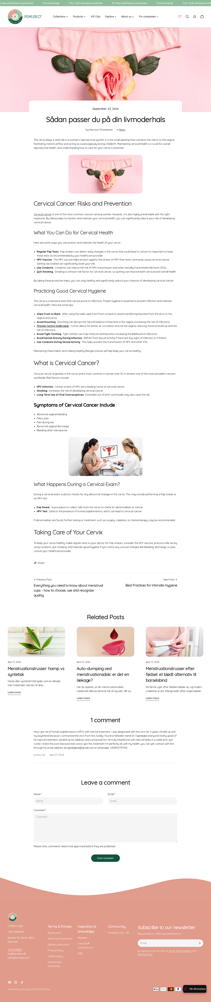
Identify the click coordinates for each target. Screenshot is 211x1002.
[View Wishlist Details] (180, 17)
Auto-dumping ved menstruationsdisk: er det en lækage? (103, 674)
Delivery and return (58, 944)
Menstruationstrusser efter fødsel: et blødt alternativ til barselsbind (171, 674)
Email (111, 794)
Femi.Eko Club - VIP (118, 932)
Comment (40, 810)
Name (38, 794)
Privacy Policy (55, 950)
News (122, 129)
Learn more (14, 692)
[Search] (187, 17)
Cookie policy (55, 956)
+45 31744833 (15, 949)
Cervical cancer (43, 214)
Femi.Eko (45, 989)
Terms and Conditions (60, 938)
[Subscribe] (199, 943)
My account (54, 932)
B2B (80, 953)
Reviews (82, 937)
